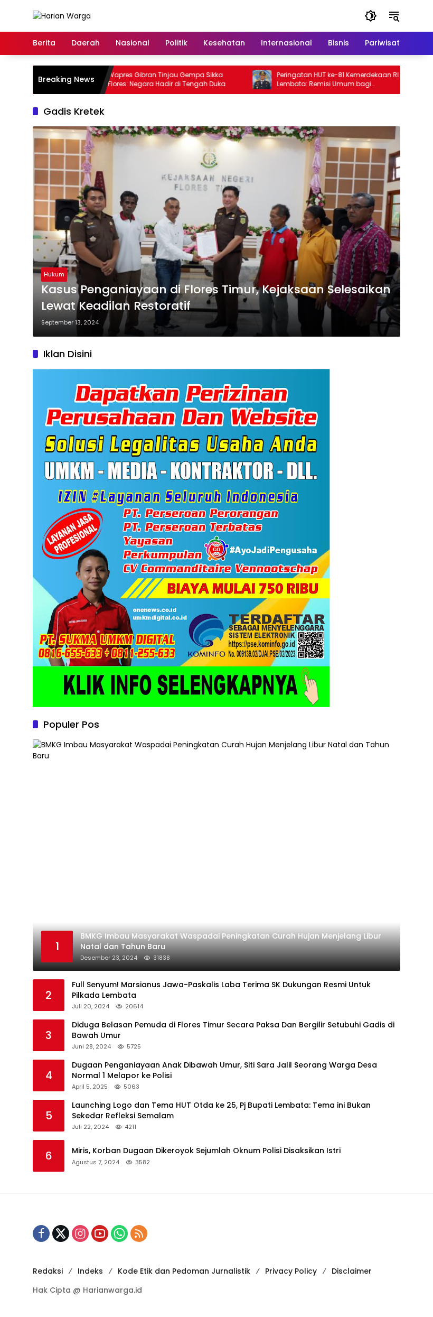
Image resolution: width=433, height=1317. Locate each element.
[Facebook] (41, 1233)
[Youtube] (99, 1233)
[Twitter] (60, 1233)
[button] (370, 16)
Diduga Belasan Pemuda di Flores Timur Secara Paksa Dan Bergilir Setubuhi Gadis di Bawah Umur (233, 1030)
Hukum (54, 274)
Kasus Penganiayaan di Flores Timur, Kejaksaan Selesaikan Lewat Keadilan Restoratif (216, 298)
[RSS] (138, 1233)
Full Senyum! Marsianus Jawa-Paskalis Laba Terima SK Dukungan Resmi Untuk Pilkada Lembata (221, 990)
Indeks (90, 1271)
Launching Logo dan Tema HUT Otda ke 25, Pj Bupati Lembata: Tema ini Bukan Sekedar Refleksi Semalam (221, 1110)
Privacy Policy (291, 1271)
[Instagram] (80, 1233)
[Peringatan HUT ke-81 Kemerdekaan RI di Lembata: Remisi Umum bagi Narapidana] (236, 79)
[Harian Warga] (62, 15)
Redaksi (48, 1271)
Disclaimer (352, 1271)
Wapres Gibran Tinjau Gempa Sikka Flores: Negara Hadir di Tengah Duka (141, 79)
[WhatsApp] (119, 1233)
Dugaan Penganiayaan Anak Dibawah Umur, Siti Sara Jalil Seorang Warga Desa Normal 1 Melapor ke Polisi (224, 1070)
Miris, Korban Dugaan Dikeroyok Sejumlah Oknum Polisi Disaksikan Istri (206, 1151)
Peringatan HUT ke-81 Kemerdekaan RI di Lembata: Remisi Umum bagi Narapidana (316, 80)
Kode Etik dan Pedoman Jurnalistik (184, 1271)
